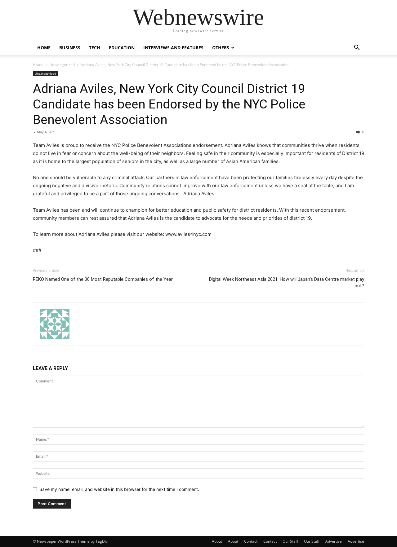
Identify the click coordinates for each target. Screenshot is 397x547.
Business (69, 48)
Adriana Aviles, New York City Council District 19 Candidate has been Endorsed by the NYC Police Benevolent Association (169, 104)
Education (122, 48)
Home (44, 48)
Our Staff (290, 541)
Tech (94, 48)
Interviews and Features (173, 48)
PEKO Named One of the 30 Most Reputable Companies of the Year (103, 279)
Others (220, 48)
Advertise (333, 541)
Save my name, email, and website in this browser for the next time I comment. (119, 489)
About (217, 541)
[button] (356, 48)
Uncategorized (62, 64)
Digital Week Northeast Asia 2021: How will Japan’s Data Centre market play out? (286, 282)
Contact (250, 541)
